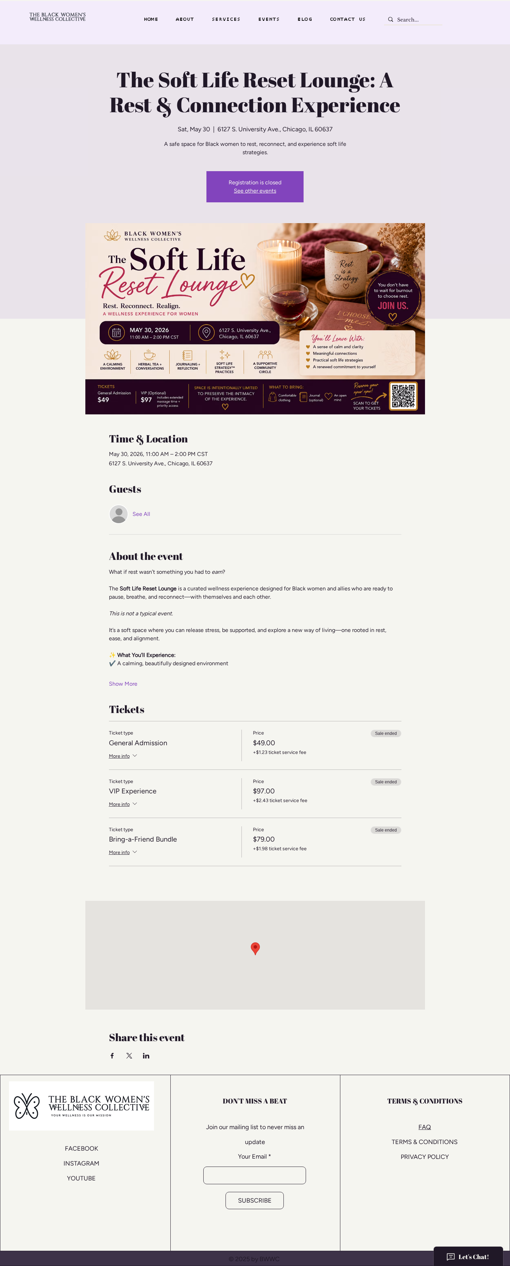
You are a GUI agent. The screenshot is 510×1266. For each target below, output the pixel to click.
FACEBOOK (81, 1148)
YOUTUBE (81, 1178)
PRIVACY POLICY (425, 1157)
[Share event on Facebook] (112, 1055)
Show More (123, 683)
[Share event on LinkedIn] (146, 1055)
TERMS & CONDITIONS (425, 1142)
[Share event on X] (129, 1055)
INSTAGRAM (81, 1163)
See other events (255, 190)
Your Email (252, 1156)
